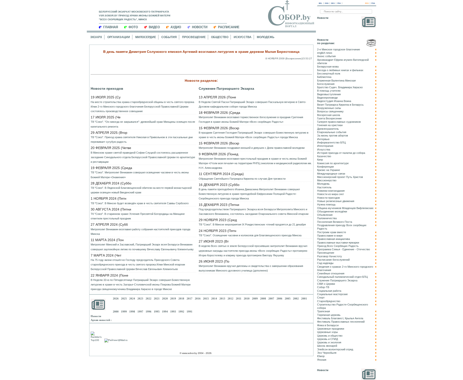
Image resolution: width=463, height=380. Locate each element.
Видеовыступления (329, 94)
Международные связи (331, 173)
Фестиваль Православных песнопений (341, 321)
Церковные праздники (330, 328)
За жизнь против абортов (332, 135)
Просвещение (194, 37)
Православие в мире (330, 235)
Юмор (321, 356)
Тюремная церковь (328, 314)
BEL (320, 3)
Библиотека (324, 76)
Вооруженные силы (329, 108)
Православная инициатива (333, 239)
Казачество (324, 156)
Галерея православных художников (339, 121)
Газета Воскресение (329, 118)
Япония (321, 359)
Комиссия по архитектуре (333, 163)
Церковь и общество (329, 335)
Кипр (320, 159)
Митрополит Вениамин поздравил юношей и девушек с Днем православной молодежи (252, 147)
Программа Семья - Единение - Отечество (343, 249)
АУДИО (175, 27)
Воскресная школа (328, 115)
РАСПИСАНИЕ (228, 27)
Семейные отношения (330, 273)
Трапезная (323, 311)
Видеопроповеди (327, 97)
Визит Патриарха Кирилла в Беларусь (340, 104)
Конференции (325, 166)
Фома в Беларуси (328, 325)
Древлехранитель (328, 128)
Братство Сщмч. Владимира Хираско (340, 87)
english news (324, 52)
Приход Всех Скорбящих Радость (338, 245)
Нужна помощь (326, 204)
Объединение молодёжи (332, 211)
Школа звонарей (327, 345)
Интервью (323, 139)
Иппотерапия (325, 145)
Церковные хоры (327, 332)
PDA (373, 3)
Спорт (321, 297)
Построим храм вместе (331, 232)
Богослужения (325, 83)
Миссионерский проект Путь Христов (340, 177)
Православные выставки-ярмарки (338, 242)
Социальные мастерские (332, 294)
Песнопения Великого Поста (334, 221)
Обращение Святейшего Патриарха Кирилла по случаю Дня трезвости (242, 178)
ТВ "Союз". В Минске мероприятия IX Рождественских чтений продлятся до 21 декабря (252, 224)
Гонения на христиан (330, 125)
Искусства (243, 37)
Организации (118, 37)
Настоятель (324, 187)
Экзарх (96, 37)
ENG (326, 3)
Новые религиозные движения (335, 201)
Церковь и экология (329, 342)
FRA (339, 3)
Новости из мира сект (330, 194)
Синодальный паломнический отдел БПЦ (342, 276)
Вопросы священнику (330, 111)
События (169, 37)
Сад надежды (325, 263)
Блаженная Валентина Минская (336, 80)
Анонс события (326, 56)
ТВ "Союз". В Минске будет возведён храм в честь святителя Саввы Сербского (140, 203)
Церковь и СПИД (327, 339)
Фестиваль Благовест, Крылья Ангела (340, 318)
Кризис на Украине (328, 170)
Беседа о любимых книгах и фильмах (340, 70)
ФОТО (133, 27)
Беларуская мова (328, 66)
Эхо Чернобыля (326, 352)
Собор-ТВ (323, 287)
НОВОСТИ (199, 27)
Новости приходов (107, 88)
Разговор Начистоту (329, 256)
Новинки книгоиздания (331, 190)
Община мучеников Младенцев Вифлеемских (345, 208)
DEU (333, 3)
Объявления (325, 214)
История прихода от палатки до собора (341, 152)
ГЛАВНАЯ (110, 27)
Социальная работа (329, 290)
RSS (367, 3)
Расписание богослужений (333, 259)
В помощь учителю (328, 90)
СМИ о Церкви (326, 283)
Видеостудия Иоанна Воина (334, 101)
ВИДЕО (154, 27)
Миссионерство (326, 180)
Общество (219, 37)
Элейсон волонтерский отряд (335, 349)
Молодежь (265, 37)
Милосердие (145, 37)
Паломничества (327, 218)
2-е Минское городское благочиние (338, 49)
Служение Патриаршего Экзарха (226, 88)
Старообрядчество (328, 301)
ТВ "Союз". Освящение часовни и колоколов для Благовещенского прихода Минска (250, 235)
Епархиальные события (331, 132)
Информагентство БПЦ (331, 142)
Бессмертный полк (328, 73)
